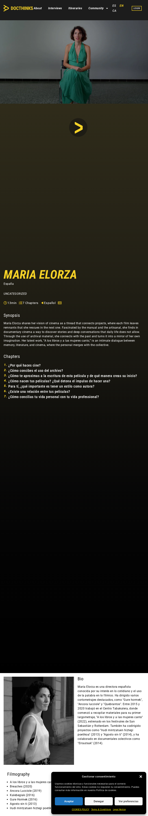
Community (96, 8)
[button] (141, 776)
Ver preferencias (128, 801)
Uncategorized (15, 293)
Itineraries (75, 8)
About (38, 8)
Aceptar (69, 801)
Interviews (55, 8)
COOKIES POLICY (80, 809)
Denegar (99, 801)
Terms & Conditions (101, 809)
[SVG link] (18, 8)
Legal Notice (119, 809)
